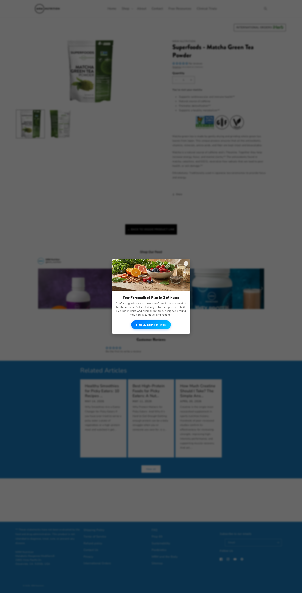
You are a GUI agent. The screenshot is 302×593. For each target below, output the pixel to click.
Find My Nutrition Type (151, 324)
